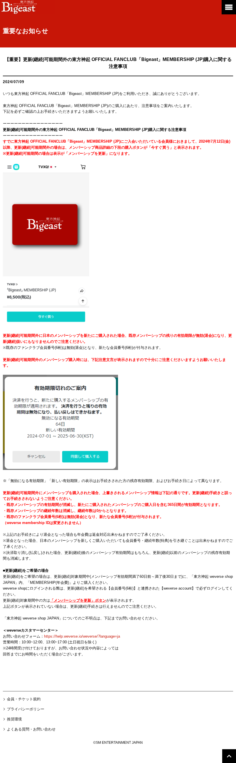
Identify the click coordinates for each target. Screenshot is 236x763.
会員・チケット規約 (24, 699)
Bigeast (27, 7)
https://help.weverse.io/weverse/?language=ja (82, 636)
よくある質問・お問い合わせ (31, 729)
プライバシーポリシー (25, 709)
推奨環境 (14, 719)
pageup (229, 756)
